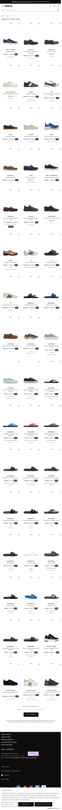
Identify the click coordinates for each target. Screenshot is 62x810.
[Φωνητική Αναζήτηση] (58, 9)
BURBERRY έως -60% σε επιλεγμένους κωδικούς (22, 1)
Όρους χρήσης (15, 757)
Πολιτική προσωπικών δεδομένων (29, 757)
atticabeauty (15, 771)
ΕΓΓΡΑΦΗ (32, 753)
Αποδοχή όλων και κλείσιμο (43, 804)
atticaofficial (7, 771)
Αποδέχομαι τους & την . (20, 757)
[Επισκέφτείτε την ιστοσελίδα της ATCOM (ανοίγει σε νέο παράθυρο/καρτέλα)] (53, 808)
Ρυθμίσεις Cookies (9, 804)
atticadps (6, 766)
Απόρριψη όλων (26, 804)
